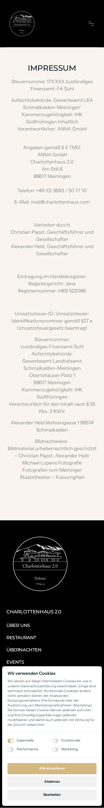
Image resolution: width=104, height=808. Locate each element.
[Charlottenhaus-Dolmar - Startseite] (21, 23)
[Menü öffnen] (93, 23)
